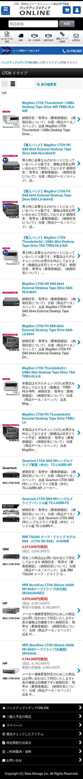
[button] (5, 10)
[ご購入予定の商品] (67, 10)
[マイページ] (77, 10)
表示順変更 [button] (48, 84)
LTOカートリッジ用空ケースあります (21, 50)
